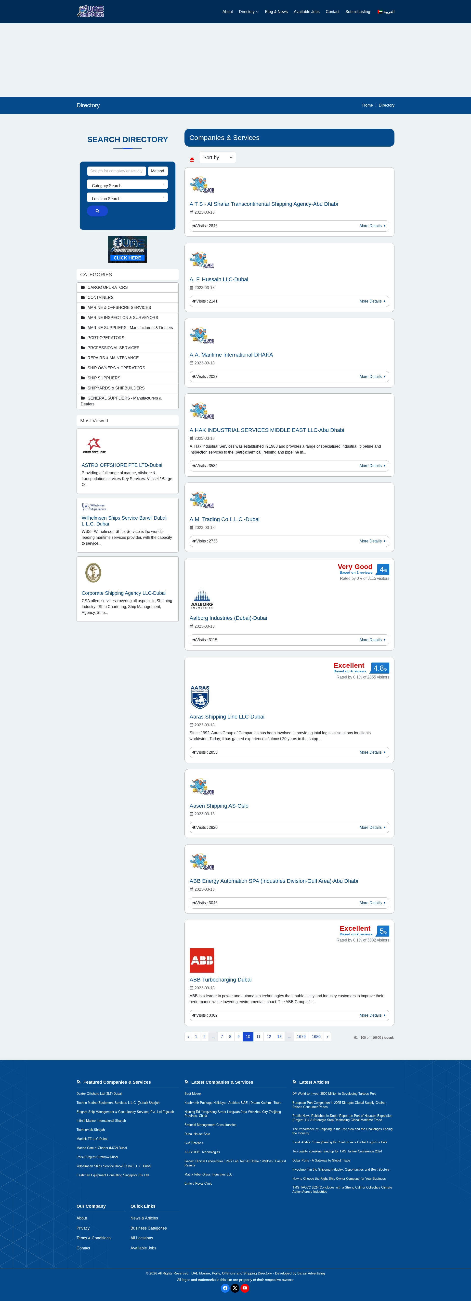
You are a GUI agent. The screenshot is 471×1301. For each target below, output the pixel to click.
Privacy (83, 1228)
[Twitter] (235, 1288)
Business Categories (149, 1228)
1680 (316, 1037)
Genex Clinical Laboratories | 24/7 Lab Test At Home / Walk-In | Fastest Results (235, 1163)
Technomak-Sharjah (91, 1130)
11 (258, 1037)
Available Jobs (307, 12)
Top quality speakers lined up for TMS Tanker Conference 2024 (337, 1151)
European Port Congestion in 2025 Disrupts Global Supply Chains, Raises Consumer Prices (339, 1105)
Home (367, 105)
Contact (332, 12)
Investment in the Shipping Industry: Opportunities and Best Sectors (341, 1169)
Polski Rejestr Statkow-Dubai (97, 1157)
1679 (301, 1037)
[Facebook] (225, 1288)
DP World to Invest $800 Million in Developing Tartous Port (334, 1093)
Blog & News (276, 12)
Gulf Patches (193, 1143)
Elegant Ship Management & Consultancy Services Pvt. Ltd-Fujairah (125, 1112)
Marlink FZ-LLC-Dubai (92, 1139)
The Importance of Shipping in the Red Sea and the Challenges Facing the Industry (342, 1131)
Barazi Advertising (311, 1273)
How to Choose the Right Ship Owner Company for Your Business (339, 1178)
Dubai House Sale (197, 1134)
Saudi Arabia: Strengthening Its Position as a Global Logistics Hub (339, 1142)
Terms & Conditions (94, 1238)
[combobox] (127, 184)
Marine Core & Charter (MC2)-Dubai (102, 1148)
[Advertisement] (235, 60)
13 (279, 1037)
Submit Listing (357, 12)
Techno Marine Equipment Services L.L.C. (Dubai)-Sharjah (118, 1103)
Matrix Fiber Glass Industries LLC (208, 1174)
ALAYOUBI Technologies (202, 1152)
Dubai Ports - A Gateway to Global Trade (321, 1160)
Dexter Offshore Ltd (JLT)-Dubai (99, 1093)
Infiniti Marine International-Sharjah (101, 1120)
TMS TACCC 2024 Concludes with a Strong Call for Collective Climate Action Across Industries (342, 1189)
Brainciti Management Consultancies (210, 1125)
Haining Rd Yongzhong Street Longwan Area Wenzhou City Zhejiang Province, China (232, 1114)
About (227, 12)
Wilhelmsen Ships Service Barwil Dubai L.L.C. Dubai (114, 1166)
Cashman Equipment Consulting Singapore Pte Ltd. (113, 1175)
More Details (371, 226)
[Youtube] (244, 1288)
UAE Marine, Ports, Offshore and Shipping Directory (231, 1273)
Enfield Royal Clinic (198, 1183)
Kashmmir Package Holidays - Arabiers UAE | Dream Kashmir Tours (232, 1103)
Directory (247, 12)
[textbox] (127, 186)
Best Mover (192, 1093)
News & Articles (144, 1218)
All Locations (142, 1238)
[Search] (97, 211)
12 (269, 1037)
